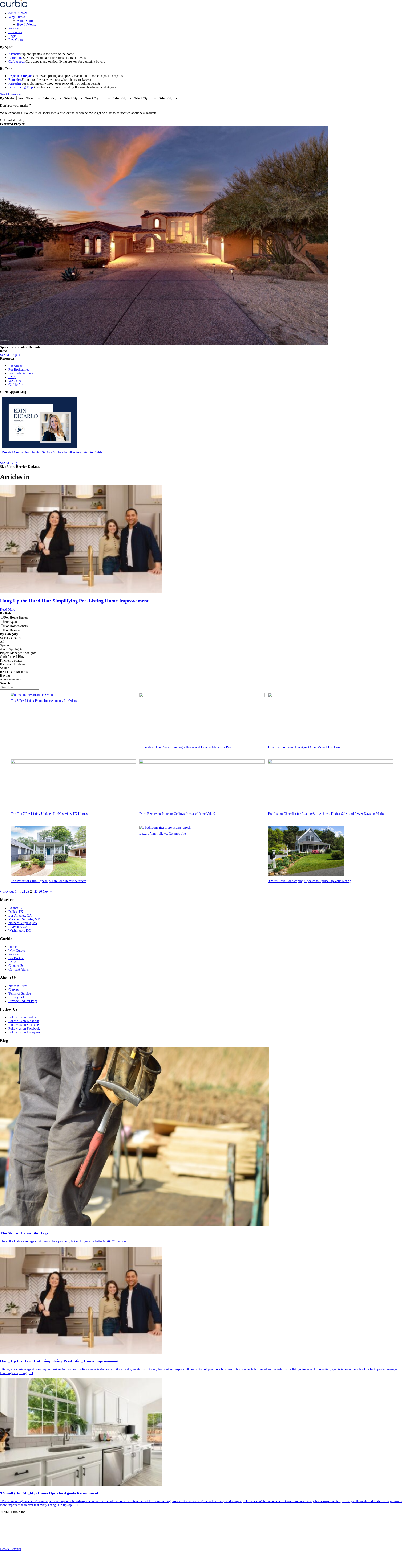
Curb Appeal (16, 61)
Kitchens (14, 54)
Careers (13, 989)
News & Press (17, 986)
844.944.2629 (17, 13)
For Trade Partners (20, 373)
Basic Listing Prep (20, 87)
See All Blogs (9, 463)
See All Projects (10, 355)
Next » (47, 891)
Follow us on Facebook (24, 1028)
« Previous (7, 891)
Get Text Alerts (18, 969)
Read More (7, 609)
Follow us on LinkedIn (23, 1021)
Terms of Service (19, 993)
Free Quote (15, 39)
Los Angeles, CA (20, 915)
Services (14, 28)
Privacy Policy (18, 997)
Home (12, 947)
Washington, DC (19, 930)
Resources (15, 32)
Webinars (14, 381)
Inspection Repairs (20, 76)
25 (36, 891)
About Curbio (26, 20)
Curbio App (16, 384)
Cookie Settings (10, 1549)
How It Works (26, 24)
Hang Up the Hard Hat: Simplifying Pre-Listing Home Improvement (74, 601)
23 (27, 891)
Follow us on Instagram (24, 1032)
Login (12, 36)
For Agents (15, 365)
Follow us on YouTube (23, 1025)
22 (23, 891)
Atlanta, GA (16, 908)
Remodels (15, 79)
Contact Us (15, 965)
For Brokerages (18, 369)
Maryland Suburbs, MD (24, 919)
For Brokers (16, 958)
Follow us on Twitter (22, 1017)
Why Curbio (16, 17)
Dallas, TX (15, 911)
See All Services (11, 94)
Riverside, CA (18, 927)
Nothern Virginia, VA (22, 923)
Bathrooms (15, 57)
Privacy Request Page (22, 1001)
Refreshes (14, 83)
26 (40, 891)
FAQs (12, 377)
